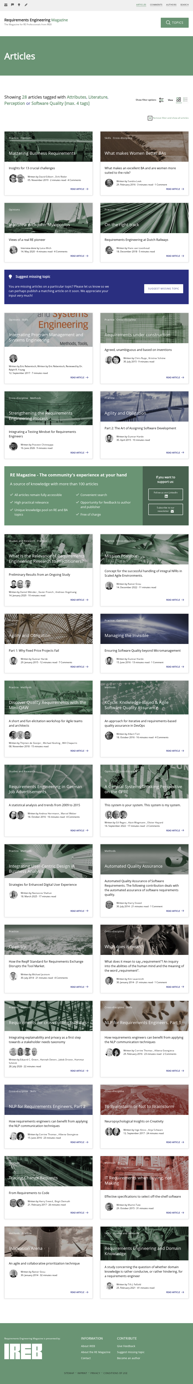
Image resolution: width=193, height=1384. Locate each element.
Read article (77, 189)
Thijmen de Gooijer (31, 743)
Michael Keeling (52, 743)
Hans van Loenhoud (138, 248)
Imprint (82, 1373)
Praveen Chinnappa (43, 444)
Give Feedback (126, 1346)
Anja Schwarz (155, 1129)
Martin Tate (134, 1204)
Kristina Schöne (157, 358)
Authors (171, 4)
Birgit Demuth (62, 1201)
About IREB (88, 1346)
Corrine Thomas (144, 1050)
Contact (86, 1358)
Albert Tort (134, 734)
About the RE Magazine (95, 1352)
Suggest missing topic (163, 288)
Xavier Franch (46, 592)
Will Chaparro (69, 743)
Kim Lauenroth (136, 979)
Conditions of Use (115, 1373)
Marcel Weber (69, 813)
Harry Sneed (135, 903)
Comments (156, 4)
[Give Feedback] (12, 4)
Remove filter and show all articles (170, 117)
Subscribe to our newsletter (165, 509)
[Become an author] (26, 4)
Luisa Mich (45, 248)
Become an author (128, 1358)
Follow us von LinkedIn (166, 492)
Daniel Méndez (28, 592)
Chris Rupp (141, 358)
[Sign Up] (5, 4)
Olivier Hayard (155, 822)
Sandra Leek (134, 181)
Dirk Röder (61, 176)
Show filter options (146, 99)
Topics (177, 23)
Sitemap (69, 1373)
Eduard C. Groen (29, 1059)
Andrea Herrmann (49, 813)
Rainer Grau (134, 584)
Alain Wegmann (137, 822)
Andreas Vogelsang (66, 592)
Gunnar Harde (136, 436)
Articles (141, 4)
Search (184, 4)
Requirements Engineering (36, 21)
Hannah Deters (48, 1059)
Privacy (95, 1373)
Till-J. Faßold (134, 1284)
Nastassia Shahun (42, 893)
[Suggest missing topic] (19, 4)
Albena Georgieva (164, 1050)
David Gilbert (46, 176)
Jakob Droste (66, 1059)
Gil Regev (121, 822)
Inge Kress (141, 1129)
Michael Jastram (41, 974)
